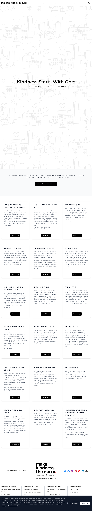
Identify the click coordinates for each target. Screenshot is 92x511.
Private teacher (72, 205)
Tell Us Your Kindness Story (46, 184)
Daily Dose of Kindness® (31, 489)
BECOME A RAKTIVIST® (78, 3)
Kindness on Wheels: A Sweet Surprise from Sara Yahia (76, 412)
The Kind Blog (74, 489)
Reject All (75, 503)
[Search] (89, 3)
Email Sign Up (74, 492)
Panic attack (71, 287)
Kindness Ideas (5, 494)
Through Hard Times (44, 248)
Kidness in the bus (12, 248)
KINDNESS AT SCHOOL (41, 3)
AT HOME (55, 3)
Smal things (71, 248)
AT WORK (64, 3)
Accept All (85, 503)
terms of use (13, 506)
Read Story (15, 235)
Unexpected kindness (44, 368)
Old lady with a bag (44, 327)
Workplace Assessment (53, 494)
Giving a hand (71, 327)
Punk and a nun (42, 287)
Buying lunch (71, 368)
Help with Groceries (44, 410)
